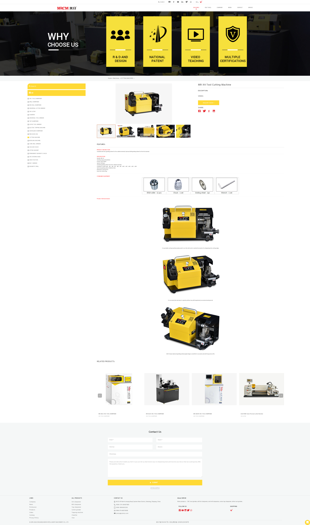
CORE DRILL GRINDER (35, 144)
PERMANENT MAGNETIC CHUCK (38, 154)
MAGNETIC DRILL (34, 166)
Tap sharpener (76, 507)
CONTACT (240, 8)
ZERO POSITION (33, 160)
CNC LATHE (32, 112)
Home (110, 78)
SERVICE (250, 8)
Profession (32, 507)
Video (31, 512)
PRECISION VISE (33, 134)
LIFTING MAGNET (34, 150)
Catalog (31, 515)
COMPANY (220, 8)
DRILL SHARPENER (34, 102)
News (31, 504)
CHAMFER (32, 115)
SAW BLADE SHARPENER (36, 131)
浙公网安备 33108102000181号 (179, 522)
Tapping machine (77, 512)
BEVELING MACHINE (34, 141)
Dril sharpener (76, 502)
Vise (73, 518)
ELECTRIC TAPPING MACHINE (37, 128)
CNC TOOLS (208, 8)
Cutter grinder (76, 510)
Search (33, 86)
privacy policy (155, 488)
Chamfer (74, 515)
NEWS (230, 8)
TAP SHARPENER (33, 121)
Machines (196, 8)
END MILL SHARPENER (35, 105)
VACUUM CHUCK (34, 147)
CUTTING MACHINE (127, 78)
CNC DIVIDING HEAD (34, 157)
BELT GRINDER (33, 163)
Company (32, 502)
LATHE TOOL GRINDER (35, 124)
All (32, 93)
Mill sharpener (76, 504)
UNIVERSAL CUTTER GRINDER (37, 108)
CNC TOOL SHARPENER (35, 99)
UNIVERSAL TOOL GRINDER (36, 118)
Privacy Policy (34, 518)
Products (32, 510)
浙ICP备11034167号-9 (163, 522)
